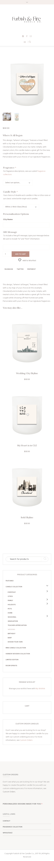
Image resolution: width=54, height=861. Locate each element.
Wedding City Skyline (27, 373)
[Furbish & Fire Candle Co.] (27, 19)
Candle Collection (14, 587)
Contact (6, 821)
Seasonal (12, 617)
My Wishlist (40, 688)
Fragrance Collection (12, 827)
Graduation (13, 621)
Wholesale (7, 833)
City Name (8, 219)
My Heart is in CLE (27, 445)
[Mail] (30, 36)
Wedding (11, 629)
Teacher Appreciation (17, 625)
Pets (10, 609)
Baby (10, 638)
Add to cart (20, 254)
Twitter (20, 269)
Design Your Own (15, 642)
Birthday (11, 634)
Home (10, 613)
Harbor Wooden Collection (18, 654)
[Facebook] (26, 36)
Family (10, 600)
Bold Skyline (27, 517)
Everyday (12, 592)
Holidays (12, 605)
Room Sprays (11, 666)
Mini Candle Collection (16, 648)
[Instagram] (23, 36)
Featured (10, 581)
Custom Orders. (26, 740)
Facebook (9, 269)
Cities (10, 596)
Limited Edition (12, 660)
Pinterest (31, 269)
